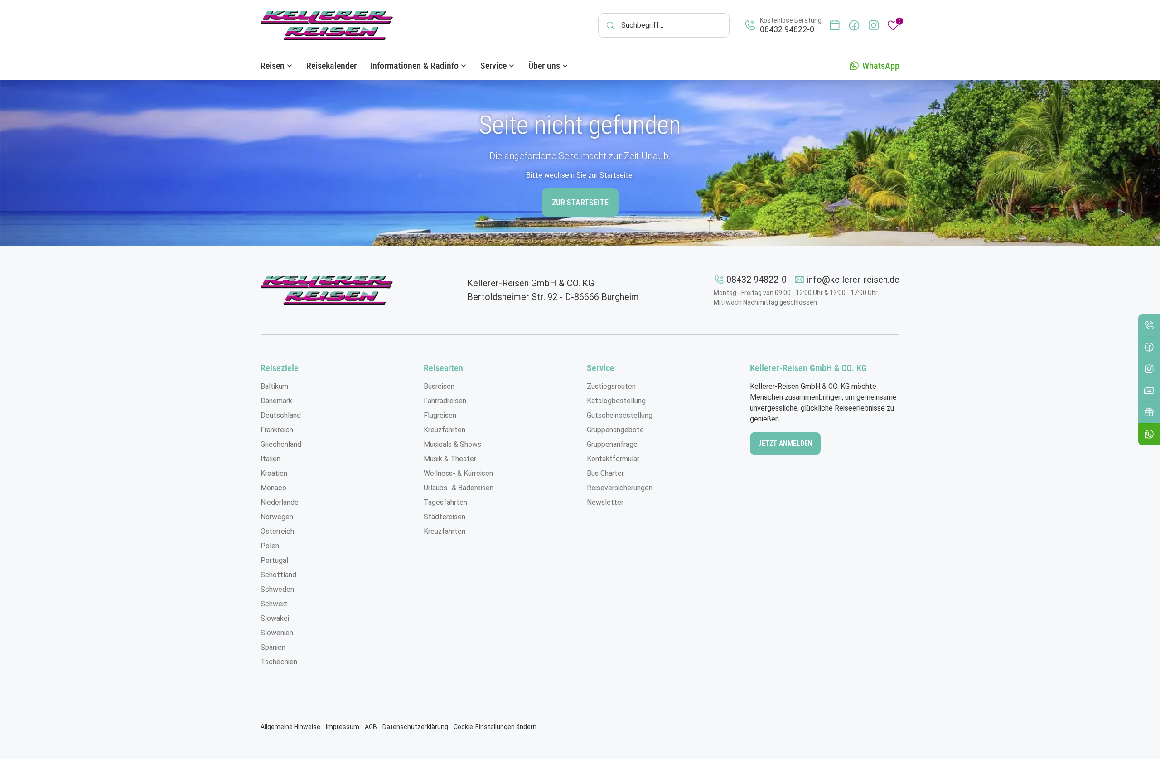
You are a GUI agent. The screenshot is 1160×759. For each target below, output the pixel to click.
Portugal (274, 560)
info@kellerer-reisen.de (853, 279)
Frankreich (277, 429)
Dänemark (276, 400)
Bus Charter (605, 473)
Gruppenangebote (615, 429)
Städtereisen (444, 516)
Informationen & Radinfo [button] (414, 65)
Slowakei (275, 618)
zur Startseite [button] (580, 202)
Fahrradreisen (445, 400)
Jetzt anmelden (785, 443)
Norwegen (277, 516)
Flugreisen (440, 415)
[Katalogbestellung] (1149, 390)
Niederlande (280, 502)
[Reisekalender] (834, 25)
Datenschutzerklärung (415, 726)
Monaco (273, 487)
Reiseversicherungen (619, 487)
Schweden (277, 589)
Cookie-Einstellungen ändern (495, 726)
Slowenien (277, 632)
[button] (1149, 434)
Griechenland (281, 444)
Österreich (277, 531)
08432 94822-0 (756, 279)
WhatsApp (880, 65)
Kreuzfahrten (444, 429)
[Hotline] (1149, 325)
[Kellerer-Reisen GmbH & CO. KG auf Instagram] (873, 25)
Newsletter (605, 502)
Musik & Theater (450, 458)
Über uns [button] (544, 65)
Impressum (342, 726)
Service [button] (493, 65)
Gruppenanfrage (612, 444)
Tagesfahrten (445, 502)
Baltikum (274, 386)
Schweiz (274, 603)
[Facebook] (1149, 347)
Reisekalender (331, 65)
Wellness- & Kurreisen (458, 473)
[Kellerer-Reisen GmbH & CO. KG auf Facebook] (854, 25)
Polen (270, 545)
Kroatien (274, 473)
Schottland (278, 574)
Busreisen (439, 386)
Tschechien (279, 661)
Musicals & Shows (452, 444)
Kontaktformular (613, 458)
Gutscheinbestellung (619, 415)
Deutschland (281, 415)
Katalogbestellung (616, 400)
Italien (270, 458)
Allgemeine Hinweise (290, 726)
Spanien (273, 647)
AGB (371, 726)
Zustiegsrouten (611, 386)
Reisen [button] (273, 65)
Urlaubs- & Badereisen (458, 487)
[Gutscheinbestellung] (1149, 412)
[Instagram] (1149, 369)
